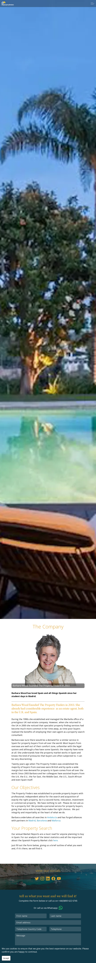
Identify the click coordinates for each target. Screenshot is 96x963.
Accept (6, 958)
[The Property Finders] (7, 3)
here (55, 840)
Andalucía (52, 817)
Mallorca (56, 820)
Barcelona (42, 820)
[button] (48, 660)
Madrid (32, 820)
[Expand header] (92, 3)
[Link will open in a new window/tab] (37, 878)
